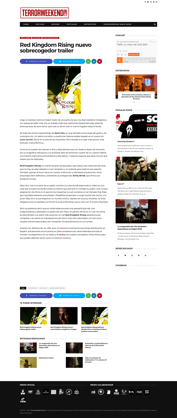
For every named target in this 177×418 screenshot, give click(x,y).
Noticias (40, 24)
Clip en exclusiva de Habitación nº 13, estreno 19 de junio (96, 360)
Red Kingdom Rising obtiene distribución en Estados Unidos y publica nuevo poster (94, 329)
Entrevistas (90, 24)
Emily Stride (25, 37)
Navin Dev (36, 37)
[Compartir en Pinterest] (99, 61)
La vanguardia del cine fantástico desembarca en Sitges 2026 (49, 345)
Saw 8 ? (121, 184)
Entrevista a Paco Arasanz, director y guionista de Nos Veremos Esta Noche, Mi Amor (136, 97)
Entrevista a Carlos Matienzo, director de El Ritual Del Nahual (96, 345)
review (62, 235)
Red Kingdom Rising (50, 37)
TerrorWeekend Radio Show (117, 24)
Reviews (55, 24)
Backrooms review (46, 358)
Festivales (72, 24)
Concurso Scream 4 (126, 141)
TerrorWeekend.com (38, 410)
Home (26, 24)
